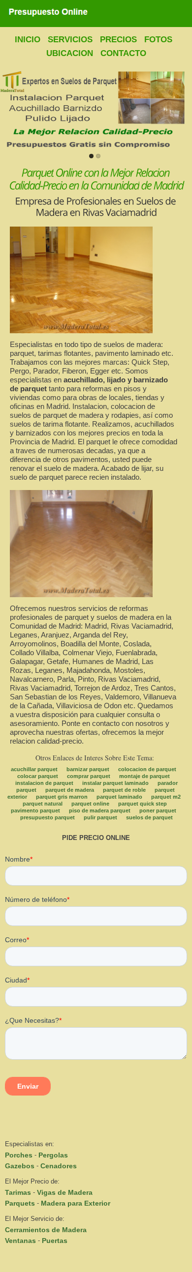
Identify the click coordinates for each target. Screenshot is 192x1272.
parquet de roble (124, 790)
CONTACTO (123, 53)
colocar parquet (37, 776)
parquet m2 (166, 797)
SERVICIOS (70, 39)
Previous (9, 110)
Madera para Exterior (75, 1203)
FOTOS (158, 39)
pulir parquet (100, 817)
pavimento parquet (35, 810)
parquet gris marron (62, 797)
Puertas (54, 1240)
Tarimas (18, 1192)
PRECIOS (118, 39)
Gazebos (19, 1166)
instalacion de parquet (44, 783)
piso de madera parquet (99, 810)
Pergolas (53, 1155)
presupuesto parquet (47, 817)
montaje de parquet (144, 776)
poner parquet (157, 810)
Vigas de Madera (65, 1192)
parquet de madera (69, 790)
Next (182, 110)
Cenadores (58, 1166)
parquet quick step (142, 804)
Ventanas (20, 1240)
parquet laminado (119, 797)
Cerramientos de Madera (46, 1230)
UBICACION (69, 53)
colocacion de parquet (147, 769)
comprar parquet (88, 776)
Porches (18, 1155)
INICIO (27, 39)
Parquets (20, 1203)
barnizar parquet (87, 769)
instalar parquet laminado (115, 783)
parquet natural (43, 804)
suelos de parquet (149, 817)
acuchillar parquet (34, 769)
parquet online (90, 804)
